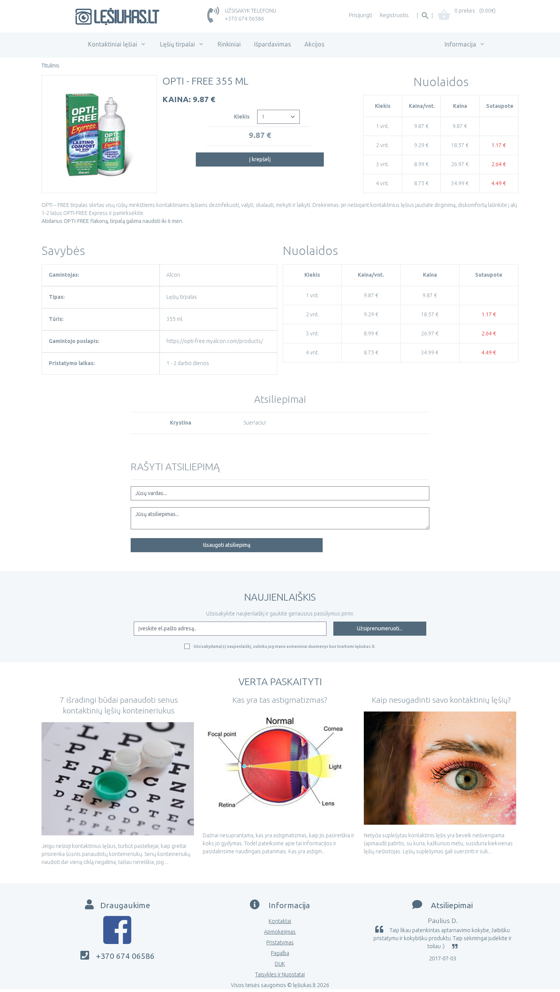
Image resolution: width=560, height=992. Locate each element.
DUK (280, 964)
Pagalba (280, 953)
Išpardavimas (272, 44)
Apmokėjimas (280, 932)
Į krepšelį (260, 159)
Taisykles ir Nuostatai (280, 974)
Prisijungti (360, 15)
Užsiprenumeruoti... (380, 628)
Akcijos (314, 44)
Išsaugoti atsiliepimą (226, 545)
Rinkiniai (229, 44)
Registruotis (394, 15)
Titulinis (50, 66)
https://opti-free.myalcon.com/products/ (214, 341)
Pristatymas (280, 942)
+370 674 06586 (244, 19)
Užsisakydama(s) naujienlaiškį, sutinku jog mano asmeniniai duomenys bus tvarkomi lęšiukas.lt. (285, 646)
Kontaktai (280, 921)
